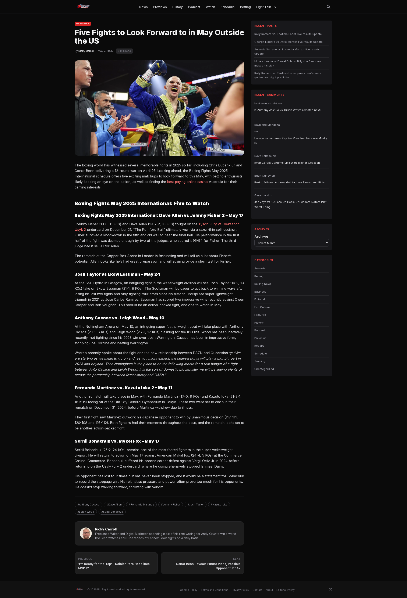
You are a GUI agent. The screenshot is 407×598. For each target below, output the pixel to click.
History (258, 322)
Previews (82, 23)
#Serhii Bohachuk (112, 511)
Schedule (260, 353)
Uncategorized (264, 369)
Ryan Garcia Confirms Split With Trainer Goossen (287, 162)
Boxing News (263, 283)
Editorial (259, 299)
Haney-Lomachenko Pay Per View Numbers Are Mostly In (290, 140)
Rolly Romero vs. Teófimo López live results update (288, 34)
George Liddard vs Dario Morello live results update (288, 41)
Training (259, 361)
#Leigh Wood (85, 511)
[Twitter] (330, 589)
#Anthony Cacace (88, 504)
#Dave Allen (114, 504)
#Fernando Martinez (141, 504)
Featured (260, 314)
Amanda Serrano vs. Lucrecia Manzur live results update (287, 51)
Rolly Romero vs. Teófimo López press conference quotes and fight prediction (287, 75)
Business (260, 291)
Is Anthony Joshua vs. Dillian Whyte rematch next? (287, 110)
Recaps (259, 345)
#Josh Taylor (195, 504)
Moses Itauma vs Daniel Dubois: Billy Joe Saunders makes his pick (288, 63)
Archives (261, 236)
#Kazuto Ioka (219, 504)
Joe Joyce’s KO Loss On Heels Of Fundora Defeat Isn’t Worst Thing (290, 204)
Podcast (259, 330)
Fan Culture (262, 307)
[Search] (328, 7)
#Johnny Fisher (170, 504)
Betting (258, 276)
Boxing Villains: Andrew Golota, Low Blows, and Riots (289, 182)
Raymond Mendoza (267, 124)
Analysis (259, 268)
